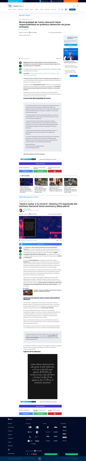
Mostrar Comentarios (40, 163)
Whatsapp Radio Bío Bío (72, 454)
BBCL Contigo (54, 9)
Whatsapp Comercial (51, 454)
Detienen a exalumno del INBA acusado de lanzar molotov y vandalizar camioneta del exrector (48, 291)
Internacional (20, 9)
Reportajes (10, 445)
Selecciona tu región (13, 1)
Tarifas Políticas (11, 453)
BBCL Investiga (47, 9)
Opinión (41, 9)
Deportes (31, 9)
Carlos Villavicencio (24, 29)
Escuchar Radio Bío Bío (71, 1)
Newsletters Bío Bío (45, 1)
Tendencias (37, 9)
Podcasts (9, 9)
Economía (26, 9)
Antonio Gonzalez (27, 209)
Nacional (14, 9)
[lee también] (28, 292)
